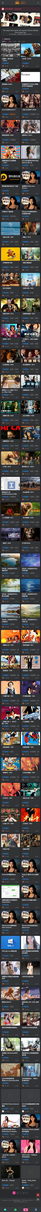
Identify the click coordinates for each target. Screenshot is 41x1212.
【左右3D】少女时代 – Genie (9, 1156)
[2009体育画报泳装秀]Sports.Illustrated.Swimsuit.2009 (14, 1079)
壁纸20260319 (6, 1002)
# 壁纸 (11, 1006)
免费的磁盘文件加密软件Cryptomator (9, 901)
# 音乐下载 (12, 216)
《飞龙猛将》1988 (28, 722)
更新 (10, 41)
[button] (34, 25)
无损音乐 (6, 241)
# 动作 (16, 547)
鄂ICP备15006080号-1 (28, 1200)
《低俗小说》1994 (28, 441)
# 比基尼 (12, 1134)
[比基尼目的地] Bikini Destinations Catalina (9, 1130)
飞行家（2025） (27, 59)
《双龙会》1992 (27, 670)
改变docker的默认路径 (29, 900)
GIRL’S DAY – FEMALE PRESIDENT (29, 1156)
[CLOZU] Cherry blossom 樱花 (10, 1105)
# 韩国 (36, 241)
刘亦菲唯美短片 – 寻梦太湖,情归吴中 (30, 1079)
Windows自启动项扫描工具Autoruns (30, 926)
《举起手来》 (6, 849)
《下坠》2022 (6, 466)
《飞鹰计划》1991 (8, 696)
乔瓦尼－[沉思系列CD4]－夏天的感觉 (10, 595)
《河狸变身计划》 (7, 263)
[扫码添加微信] (38, 1199)
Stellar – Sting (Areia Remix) (29, 1181)
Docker (13, 114)
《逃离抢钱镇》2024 (28, 314)
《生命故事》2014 (28, 492)
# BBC (37, 496)
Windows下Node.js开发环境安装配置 (30, 1130)
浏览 (14, 41)
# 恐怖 (36, 547)
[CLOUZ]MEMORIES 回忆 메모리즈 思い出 (30, 162)
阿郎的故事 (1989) (8, 135)
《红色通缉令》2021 (28, 365)
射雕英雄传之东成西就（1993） (9, 162)
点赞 (19, 41)
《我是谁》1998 (7, 670)
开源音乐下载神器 (7, 212)
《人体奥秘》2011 (8, 518)
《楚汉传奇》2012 (8, 314)
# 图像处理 (12, 496)
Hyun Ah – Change (8, 1180)
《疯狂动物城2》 (27, 263)
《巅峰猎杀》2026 (8, 441)
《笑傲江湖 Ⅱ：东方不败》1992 (9, 723)
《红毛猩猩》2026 (28, 518)
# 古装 (38, 114)
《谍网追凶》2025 (28, 390)
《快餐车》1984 (7, 772)
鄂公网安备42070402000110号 (26, 1201)
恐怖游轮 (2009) (7, 84)
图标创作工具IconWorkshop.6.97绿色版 (10, 494)
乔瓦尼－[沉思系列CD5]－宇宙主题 (30, 569)
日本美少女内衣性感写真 (29, 1027)
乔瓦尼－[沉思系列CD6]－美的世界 (10, 569)
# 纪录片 (32, 496)
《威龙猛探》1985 (8, 747)
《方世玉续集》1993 (28, 772)
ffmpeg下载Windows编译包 (30, 875)
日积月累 (26, 88)
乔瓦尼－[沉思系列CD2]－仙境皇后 (10, 620)
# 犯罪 (31, 241)
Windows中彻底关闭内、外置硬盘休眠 (30, 212)
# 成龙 (38, 649)
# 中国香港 (32, 114)
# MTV (11, 394)
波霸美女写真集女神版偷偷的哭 (10, 977)
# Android (12, 879)
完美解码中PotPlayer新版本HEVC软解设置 (30, 85)
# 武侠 (38, 777)
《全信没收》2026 (8, 365)
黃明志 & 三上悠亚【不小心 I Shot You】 (10, 391)
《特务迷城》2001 (28, 645)
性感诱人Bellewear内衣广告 (10, 1054)
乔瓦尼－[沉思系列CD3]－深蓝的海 (30, 595)
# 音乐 (11, 241)
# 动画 (16, 267)
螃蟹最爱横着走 (16, 1200)
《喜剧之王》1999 (8, 645)
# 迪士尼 (38, 522)
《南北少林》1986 (28, 798)
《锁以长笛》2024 (8, 237)
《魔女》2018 (26, 237)
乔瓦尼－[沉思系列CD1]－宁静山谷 (30, 620)
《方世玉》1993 (7, 798)
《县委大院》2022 (28, 288)
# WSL (11, 955)
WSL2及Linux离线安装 (9, 951)
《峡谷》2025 (6, 543)
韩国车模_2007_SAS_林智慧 (30, 1003)
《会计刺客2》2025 (28, 415)
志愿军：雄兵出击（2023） (7, 60)
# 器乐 (16, 241)
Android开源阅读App (9, 874)
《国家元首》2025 (8, 415)
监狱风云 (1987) (27, 135)
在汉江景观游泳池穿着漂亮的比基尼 (30, 952)
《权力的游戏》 (7, 288)
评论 (23, 41)
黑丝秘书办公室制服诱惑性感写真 (30, 1054)
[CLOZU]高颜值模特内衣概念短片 (30, 1105)
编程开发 (6, 114)
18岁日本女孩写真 (27, 976)
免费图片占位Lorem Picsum (28, 187)
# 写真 (31, 165)
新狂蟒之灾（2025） (28, 466)
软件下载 (6, 190)
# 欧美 (36, 318)
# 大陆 (31, 292)
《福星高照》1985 (28, 747)
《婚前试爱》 (26, 849)
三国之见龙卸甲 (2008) (29, 110)
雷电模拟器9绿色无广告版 (10, 186)
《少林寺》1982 (27, 823)
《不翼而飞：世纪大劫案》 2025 (30, 340)
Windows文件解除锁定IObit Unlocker (9, 926)
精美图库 (6, 1006)
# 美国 (11, 267)
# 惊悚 (16, 471)
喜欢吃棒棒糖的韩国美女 (9, 1027)
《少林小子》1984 (8, 823)
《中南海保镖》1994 (28, 696)
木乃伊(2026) (26, 543)
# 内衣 (11, 1108)
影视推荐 (6, 63)
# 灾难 (36, 471)
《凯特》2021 (6, 339)
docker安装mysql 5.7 (9, 110)
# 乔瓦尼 (12, 573)
